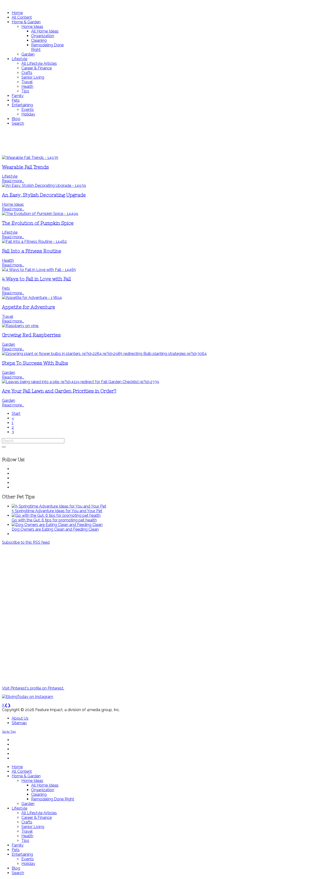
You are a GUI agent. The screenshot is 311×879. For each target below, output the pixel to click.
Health (8, 260)
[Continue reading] (59, 506)
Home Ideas (13, 204)
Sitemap (19, 723)
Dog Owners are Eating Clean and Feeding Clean (55, 529)
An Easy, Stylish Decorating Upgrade (44, 194)
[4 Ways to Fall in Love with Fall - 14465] (39, 269)
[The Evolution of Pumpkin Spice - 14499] (40, 213)
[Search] (4, 447)
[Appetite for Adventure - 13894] (32, 297)
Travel (7, 316)
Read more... (13, 181)
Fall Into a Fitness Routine (31, 251)
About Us (20, 718)
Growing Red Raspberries (31, 334)
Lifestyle (9, 176)
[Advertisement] (144, 140)
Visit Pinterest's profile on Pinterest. (33, 688)
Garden (8, 344)
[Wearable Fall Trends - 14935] (30, 157)
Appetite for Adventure (28, 307)
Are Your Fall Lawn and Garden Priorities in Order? (59, 391)
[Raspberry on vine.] (20, 325)
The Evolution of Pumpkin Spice (38, 223)
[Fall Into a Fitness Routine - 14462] (34, 241)
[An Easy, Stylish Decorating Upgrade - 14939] (44, 185)
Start (16, 413)
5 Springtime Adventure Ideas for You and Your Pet (57, 511)
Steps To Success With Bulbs (35, 363)
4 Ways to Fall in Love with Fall (36, 278)
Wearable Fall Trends (25, 167)
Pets (6, 288)
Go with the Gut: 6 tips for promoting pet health (54, 520)
